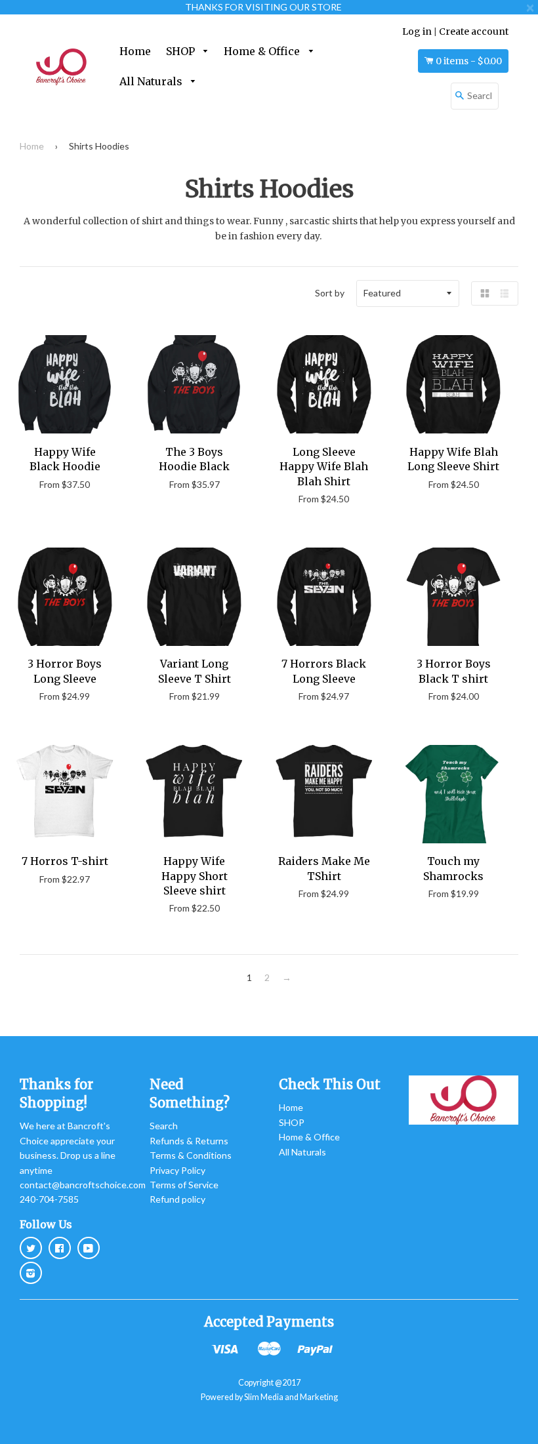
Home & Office (263, 51)
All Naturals (152, 81)
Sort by (329, 292)
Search (164, 1125)
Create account (473, 31)
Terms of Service (184, 1184)
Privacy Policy (177, 1170)
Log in (417, 31)
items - (469, 61)
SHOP (181, 51)
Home (135, 51)
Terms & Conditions (191, 1155)
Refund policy (177, 1199)
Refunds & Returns (189, 1140)
